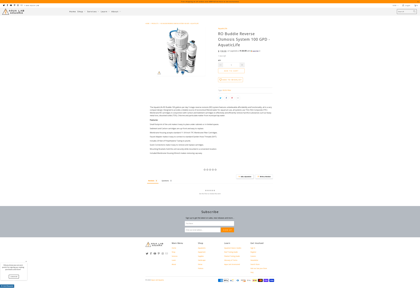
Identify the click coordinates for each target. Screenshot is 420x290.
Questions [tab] (165, 181)
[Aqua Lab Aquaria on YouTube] (11, 5)
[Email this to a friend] (237, 98)
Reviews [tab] (151, 181)
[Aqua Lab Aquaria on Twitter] (4, 5)
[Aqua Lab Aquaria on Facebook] (7, 5)
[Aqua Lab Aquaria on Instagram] (18, 5)
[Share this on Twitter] (220, 98)
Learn (104, 11)
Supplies (201, 256)
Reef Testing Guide (231, 252)
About (115, 11)
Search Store (255, 264)
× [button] (26, 261)
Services (92, 11)
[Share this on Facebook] (226, 98)
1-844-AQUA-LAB (31, 5)
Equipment (202, 252)
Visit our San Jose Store (258, 268)
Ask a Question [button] (246, 177)
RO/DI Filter (227, 90)
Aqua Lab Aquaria (157, 280)
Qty (219, 60)
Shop (80, 11)
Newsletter (254, 260)
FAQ (252, 272)
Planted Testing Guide (232, 256)
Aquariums (202, 248)
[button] (244, 51)
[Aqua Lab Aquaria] (34, 12)
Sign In (252, 248)
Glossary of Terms (230, 260)
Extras (200, 264)
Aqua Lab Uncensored (232, 264)
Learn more (13, 276)
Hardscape (202, 260)
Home (72, 11)
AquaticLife (222, 28)
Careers (253, 256)
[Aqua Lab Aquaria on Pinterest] (14, 5)
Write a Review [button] (265, 177)
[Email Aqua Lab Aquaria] (21, 5)
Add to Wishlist (232, 80)
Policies (200, 268)
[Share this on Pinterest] (232, 98)
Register (253, 252)
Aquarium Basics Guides (232, 248)
